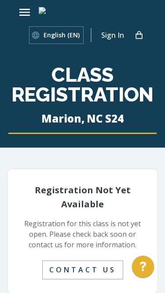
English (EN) (62, 35)
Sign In (112, 35)
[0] (139, 35)
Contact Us (82, 270)
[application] (143, 268)
